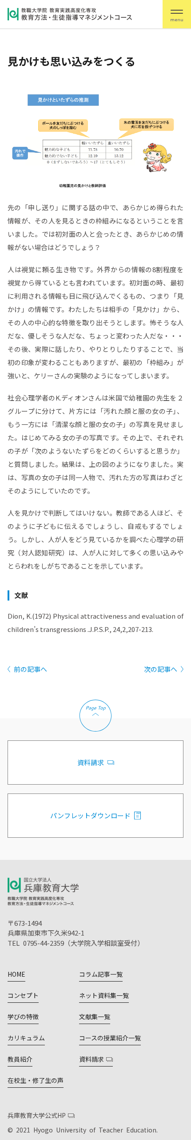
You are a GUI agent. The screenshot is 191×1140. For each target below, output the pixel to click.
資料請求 (90, 762)
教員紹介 (20, 1059)
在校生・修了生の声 (36, 1080)
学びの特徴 (23, 1016)
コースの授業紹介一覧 (110, 1037)
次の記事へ (160, 669)
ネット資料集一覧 (104, 995)
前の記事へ (30, 669)
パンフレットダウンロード (90, 815)
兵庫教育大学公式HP (37, 1115)
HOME (16, 974)
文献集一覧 (94, 1016)
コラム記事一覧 (101, 974)
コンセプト (23, 995)
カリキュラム (26, 1037)
